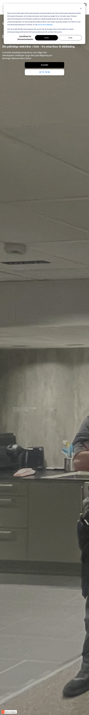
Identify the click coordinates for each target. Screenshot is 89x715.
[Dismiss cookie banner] (81, 8)
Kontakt (44, 65)
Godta (46, 38)
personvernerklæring (44, 25)
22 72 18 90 (44, 72)
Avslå (70, 38)
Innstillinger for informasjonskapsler (25, 37)
